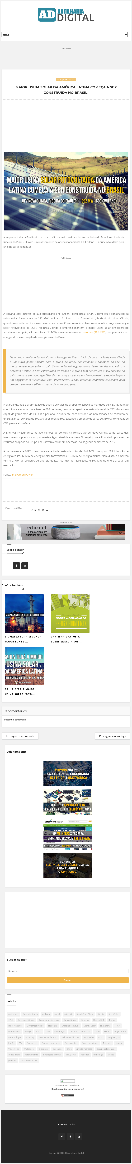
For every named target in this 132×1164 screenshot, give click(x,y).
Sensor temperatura (51, 1043)
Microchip (29, 1037)
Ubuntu (119, 1043)
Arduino (46, 1014)
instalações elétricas (52, 1054)
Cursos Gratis (69, 1020)
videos (111, 1054)
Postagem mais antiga (112, 736)
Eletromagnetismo (35, 1025)
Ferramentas (14, 1031)
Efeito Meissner (15, 1025)
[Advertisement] (66, 57)
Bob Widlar (113, 1014)
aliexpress (43, 1049)
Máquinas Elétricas (70, 1037)
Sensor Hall (32, 1043)
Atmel (57, 1014)
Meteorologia (14, 1037)
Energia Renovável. (66, 79)
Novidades (89, 1037)
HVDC (38, 1031)
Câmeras (84, 1020)
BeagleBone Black (84, 1014)
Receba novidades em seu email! (68, 1088)
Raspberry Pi (114, 1037)
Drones (111, 1020)
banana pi (57, 1049)
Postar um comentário (15, 719)
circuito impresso (84, 1049)
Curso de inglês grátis (49, 1020)
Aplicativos (13, 1014)
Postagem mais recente (20, 736)
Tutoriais (107, 1043)
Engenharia (105, 1025)
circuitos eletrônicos (106, 1049)
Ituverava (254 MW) (93, 332)
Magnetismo (120, 1031)
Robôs (11, 1043)
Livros (107, 1031)
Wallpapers (29, 1049)
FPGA (117, 1025)
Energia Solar (90, 1025)
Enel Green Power (22, 474)
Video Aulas (13, 1049)
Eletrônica (52, 1025)
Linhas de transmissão (80, 1031)
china (69, 1049)
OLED (100, 1037)
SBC (21, 1043)
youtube (12, 1060)
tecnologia (98, 1054)
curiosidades (14, 1054)
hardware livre (31, 1054)
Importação (59, 1031)
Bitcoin (101, 1014)
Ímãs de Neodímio (29, 1060)
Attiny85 (68, 1014)
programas (71, 1054)
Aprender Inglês (30, 1014)
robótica (85, 1054)
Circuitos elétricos (26, 1020)
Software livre (71, 1043)
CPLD (10, 1020)
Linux (97, 1031)
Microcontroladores (48, 1037)
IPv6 (48, 1031)
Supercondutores (90, 1043)
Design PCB (98, 1020)
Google (28, 1031)
